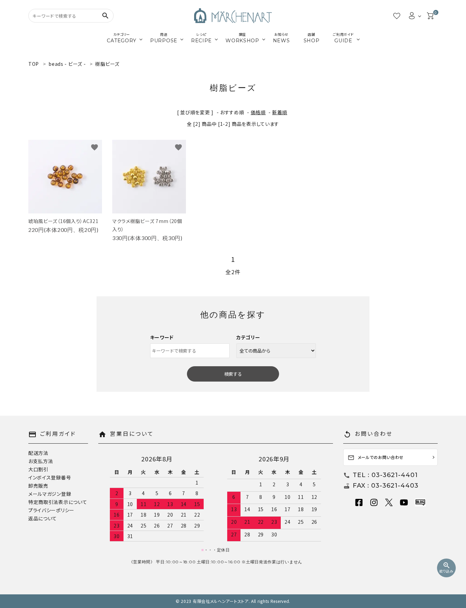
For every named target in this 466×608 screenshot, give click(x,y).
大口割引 (38, 469)
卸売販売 (38, 485)
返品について (42, 518)
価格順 (258, 112)
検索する (233, 374)
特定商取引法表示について (57, 502)
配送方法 (38, 452)
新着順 (279, 112)
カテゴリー (248, 337)
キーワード (162, 337)
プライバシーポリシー (51, 510)
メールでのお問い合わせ (376, 457)
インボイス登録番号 (49, 477)
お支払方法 (40, 461)
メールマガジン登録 (49, 493)
